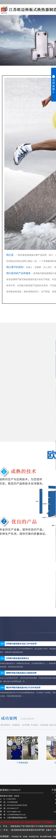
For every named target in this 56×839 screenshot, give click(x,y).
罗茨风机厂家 (16, 837)
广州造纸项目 (22, 763)
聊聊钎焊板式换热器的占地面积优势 (21, 673)
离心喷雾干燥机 (46, 837)
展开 (53, 83)
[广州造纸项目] (22, 748)
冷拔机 (25, 837)
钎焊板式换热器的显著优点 (17, 658)
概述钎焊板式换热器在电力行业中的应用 (23, 688)
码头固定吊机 (34, 837)
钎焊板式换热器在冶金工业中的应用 (21, 644)
